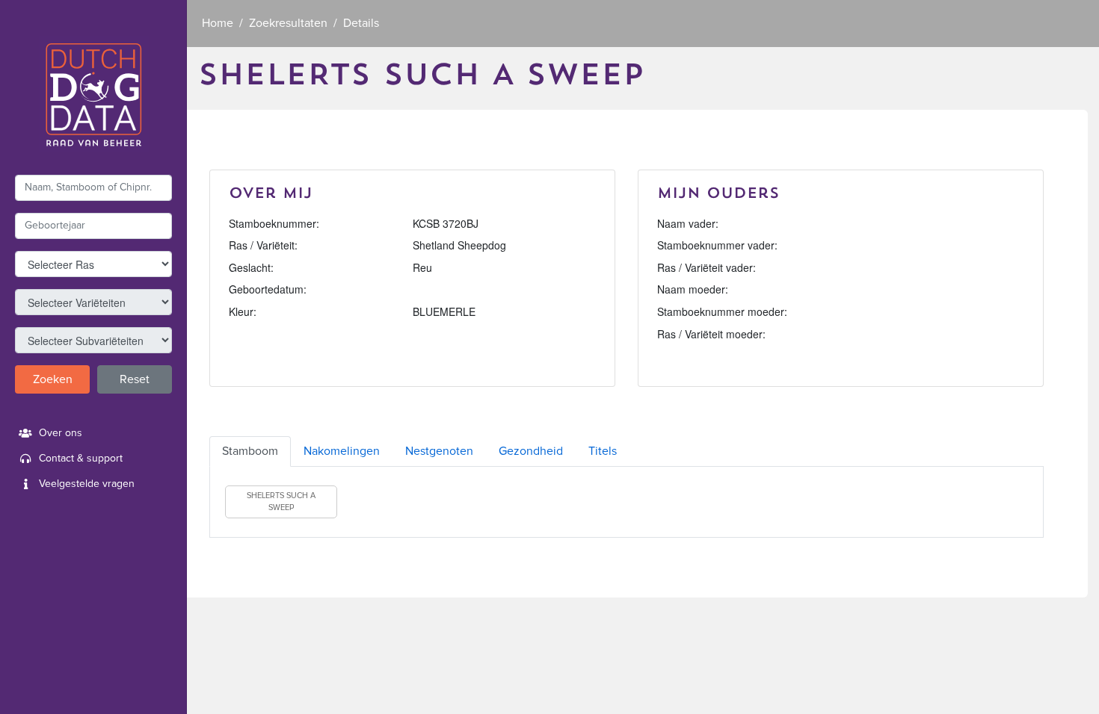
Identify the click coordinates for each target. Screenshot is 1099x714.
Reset (135, 379)
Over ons (60, 433)
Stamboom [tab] (250, 451)
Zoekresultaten (288, 23)
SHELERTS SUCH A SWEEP (281, 501)
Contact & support (81, 458)
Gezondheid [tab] (531, 451)
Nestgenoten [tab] (439, 451)
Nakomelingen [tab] (342, 451)
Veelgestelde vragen (87, 484)
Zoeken (53, 379)
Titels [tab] (602, 451)
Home (217, 23)
